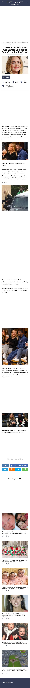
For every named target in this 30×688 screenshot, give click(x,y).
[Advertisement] (15, 25)
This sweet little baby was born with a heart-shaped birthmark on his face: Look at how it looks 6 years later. (14, 533)
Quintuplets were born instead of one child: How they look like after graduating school (15, 561)
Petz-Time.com (15, 2)
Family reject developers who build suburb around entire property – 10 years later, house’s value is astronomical (14, 670)
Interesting (6, 77)
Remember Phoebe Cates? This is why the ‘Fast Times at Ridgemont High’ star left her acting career (13, 615)
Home (3, 42)
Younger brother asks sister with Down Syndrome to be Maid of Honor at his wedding (14, 643)
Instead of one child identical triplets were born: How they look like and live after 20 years (15, 587)
